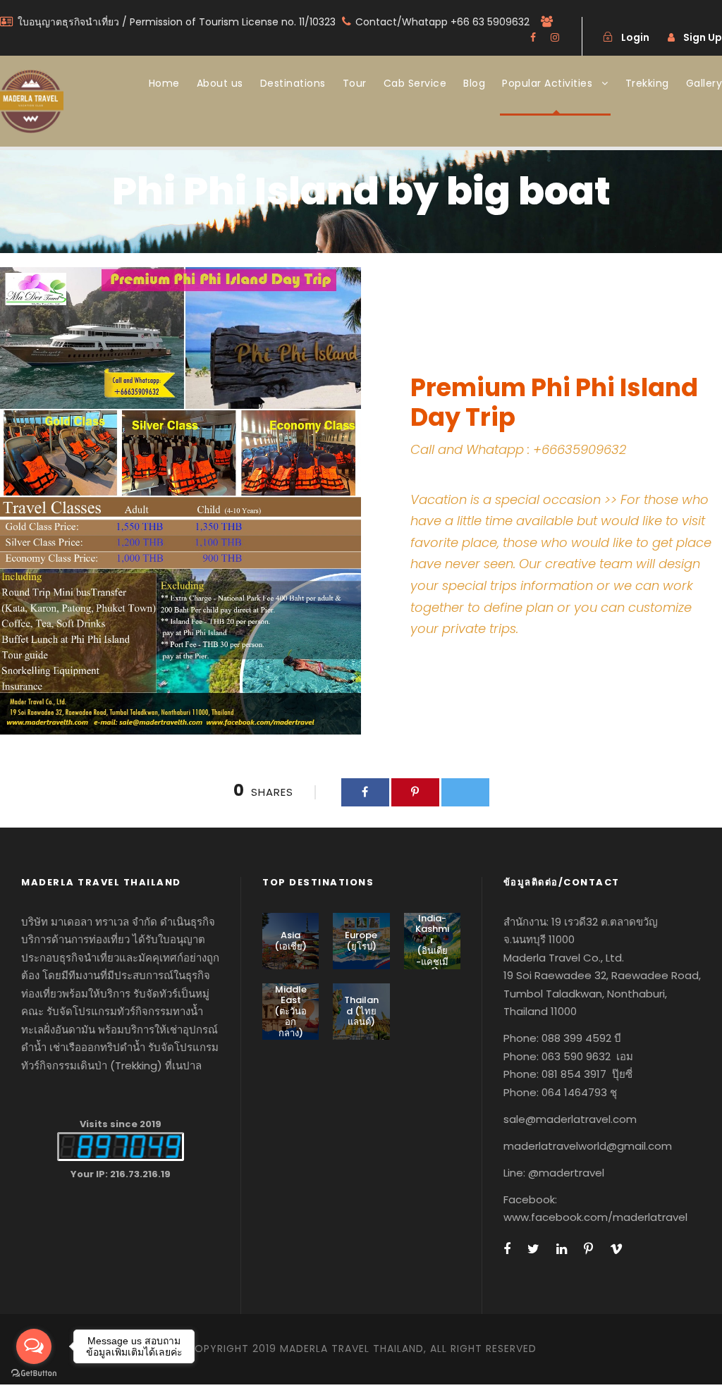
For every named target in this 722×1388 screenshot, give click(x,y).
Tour (355, 83)
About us (220, 83)
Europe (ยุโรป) (361, 940)
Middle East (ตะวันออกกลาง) (290, 1011)
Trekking (647, 83)
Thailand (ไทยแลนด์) (361, 1010)
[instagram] (555, 37)
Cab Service (415, 83)
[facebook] (533, 37)
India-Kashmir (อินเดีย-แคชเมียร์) (432, 945)
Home (164, 83)
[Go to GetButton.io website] (33, 1373)
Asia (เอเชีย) (290, 940)
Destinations (293, 83)
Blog (474, 83)
